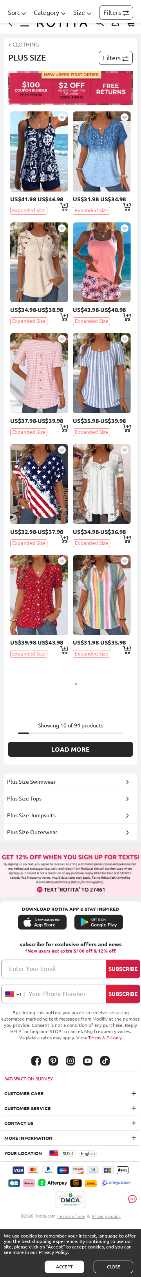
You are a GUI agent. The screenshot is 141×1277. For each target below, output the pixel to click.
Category (46, 12)
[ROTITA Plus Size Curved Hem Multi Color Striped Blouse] (101, 595)
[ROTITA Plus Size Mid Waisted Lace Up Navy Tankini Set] (39, 151)
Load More (70, 749)
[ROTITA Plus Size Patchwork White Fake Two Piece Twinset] (101, 484)
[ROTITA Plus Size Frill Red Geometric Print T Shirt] (39, 595)
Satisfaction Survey (28, 1078)
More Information (28, 1138)
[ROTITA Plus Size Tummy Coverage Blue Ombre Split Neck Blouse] (101, 151)
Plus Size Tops (24, 798)
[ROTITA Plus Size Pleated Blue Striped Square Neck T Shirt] (101, 373)
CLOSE (113, 1266)
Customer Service (27, 1108)
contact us (18, 1123)
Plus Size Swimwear (31, 782)
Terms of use (71, 1216)
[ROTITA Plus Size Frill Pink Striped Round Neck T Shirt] (39, 373)
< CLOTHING (23, 44)
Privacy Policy (53, 1252)
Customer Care (23, 1093)
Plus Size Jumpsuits (31, 815)
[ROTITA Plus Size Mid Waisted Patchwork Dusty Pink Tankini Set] (101, 262)
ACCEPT (64, 1266)
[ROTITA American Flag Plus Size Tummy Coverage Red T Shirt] (39, 484)
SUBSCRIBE (122, 969)
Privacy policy (106, 1216)
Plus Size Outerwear (32, 832)
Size (79, 12)
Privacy (114, 1037)
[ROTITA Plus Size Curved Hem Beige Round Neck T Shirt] (39, 262)
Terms (94, 1037)
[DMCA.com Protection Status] (70, 1200)
